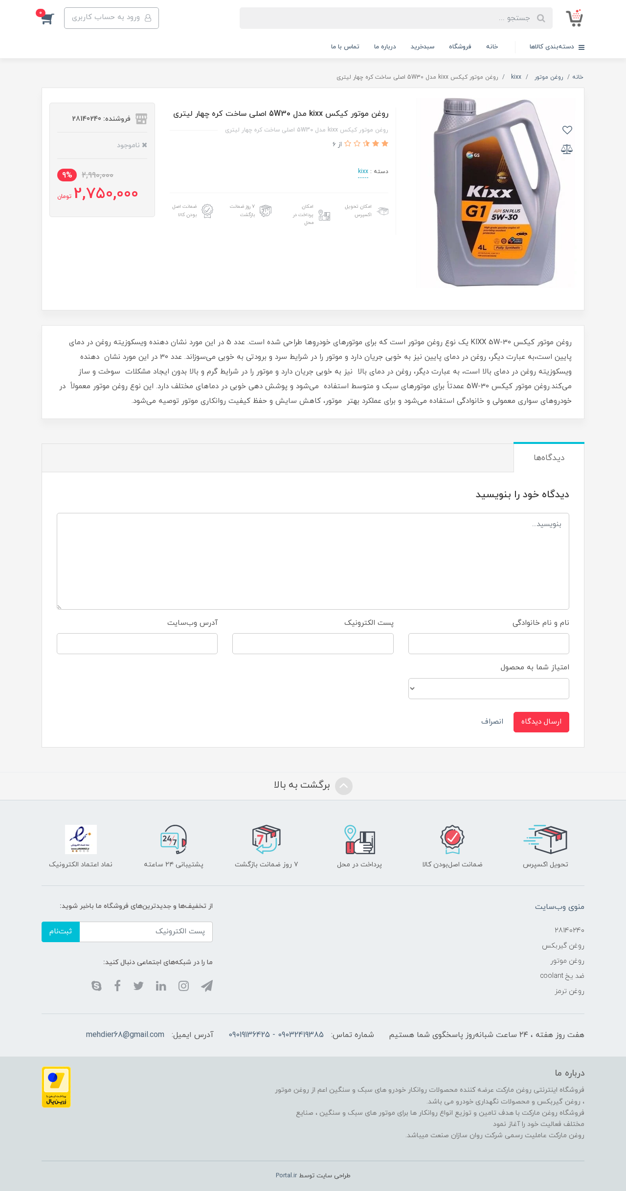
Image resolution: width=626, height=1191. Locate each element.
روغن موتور (567, 961)
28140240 (569, 930)
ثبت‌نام (60, 931)
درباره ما (385, 47)
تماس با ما (345, 47)
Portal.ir (286, 1175)
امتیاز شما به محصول (535, 667)
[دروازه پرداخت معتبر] (56, 1086)
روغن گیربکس (563, 945)
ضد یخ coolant (562, 976)
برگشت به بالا (303, 786)
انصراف (492, 722)
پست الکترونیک (369, 623)
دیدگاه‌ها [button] (549, 458)
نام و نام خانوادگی (541, 623)
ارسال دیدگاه (541, 722)
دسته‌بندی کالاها (553, 47)
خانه (492, 47)
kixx (363, 172)
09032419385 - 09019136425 (276, 1035)
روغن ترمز (569, 991)
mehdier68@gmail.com (125, 1035)
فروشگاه (460, 47)
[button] (53, 18)
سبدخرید (422, 47)
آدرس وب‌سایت (192, 623)
